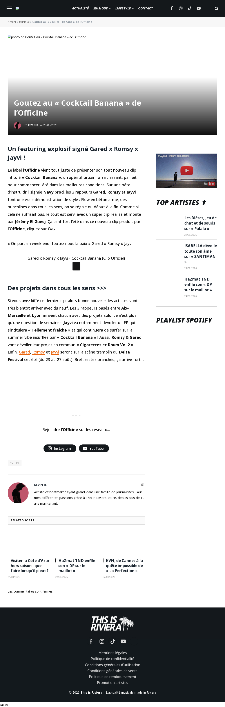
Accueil (12, 22)
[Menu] (9, 8)
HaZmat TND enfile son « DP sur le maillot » (76, 624)
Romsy (38, 410)
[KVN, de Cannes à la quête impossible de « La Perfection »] (124, 601)
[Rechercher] (216, 8)
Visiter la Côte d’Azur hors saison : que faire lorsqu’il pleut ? (30, 624)
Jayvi (55, 410)
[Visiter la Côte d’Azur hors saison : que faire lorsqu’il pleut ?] (29, 601)
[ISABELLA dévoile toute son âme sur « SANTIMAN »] (168, 251)
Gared (24, 410)
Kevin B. (33, 125)
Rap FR (14, 522)
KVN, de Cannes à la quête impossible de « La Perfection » (124, 624)
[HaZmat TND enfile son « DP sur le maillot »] (76, 601)
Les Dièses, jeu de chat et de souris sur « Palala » (200, 223)
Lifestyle (123, 8)
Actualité (80, 8)
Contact (145, 8)
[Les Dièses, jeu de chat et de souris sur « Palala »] (168, 223)
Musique (100, 8)
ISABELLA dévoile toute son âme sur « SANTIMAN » (200, 253)
